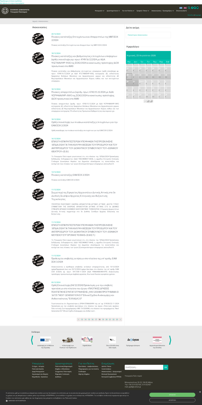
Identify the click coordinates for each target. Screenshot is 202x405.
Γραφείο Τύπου (142, 11)
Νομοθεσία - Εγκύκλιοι (40, 377)
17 (96, 319)
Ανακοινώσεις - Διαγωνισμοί (112, 371)
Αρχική (34, 21)
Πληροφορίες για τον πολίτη (88, 369)
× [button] (200, 392)
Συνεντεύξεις (106, 369)
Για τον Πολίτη (127, 11)
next (170, 340)
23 (117, 319)
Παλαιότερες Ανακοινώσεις (138, 35)
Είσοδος (191, 15)
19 (103, 319)
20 (106, 319)
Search (189, 8)
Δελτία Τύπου (106, 366)
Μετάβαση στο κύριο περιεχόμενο (12, 3)
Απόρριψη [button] (172, 400)
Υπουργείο (98, 11)
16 (92, 319)
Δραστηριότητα (112, 11)
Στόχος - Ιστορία (38, 366)
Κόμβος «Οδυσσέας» (62, 369)
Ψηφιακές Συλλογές (62, 374)
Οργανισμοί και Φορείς (40, 374)
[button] (68, 401)
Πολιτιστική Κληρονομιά (63, 366)
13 (82, 319)
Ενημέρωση (108, 363)
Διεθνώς (58, 377)
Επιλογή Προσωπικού (109, 374)
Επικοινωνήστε (181, 11)
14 (85, 319)
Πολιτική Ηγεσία (38, 369)
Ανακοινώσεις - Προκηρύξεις (162, 11)
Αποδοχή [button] (172, 395)
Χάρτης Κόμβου (84, 374)
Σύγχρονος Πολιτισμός (63, 371)
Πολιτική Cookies (71, 398)
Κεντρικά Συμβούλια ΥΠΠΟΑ (111, 377)
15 (89, 319)
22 (113, 319)
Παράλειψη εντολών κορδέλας (11, 1)
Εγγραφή (198, 15)
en (185, 8)
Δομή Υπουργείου (38, 371)
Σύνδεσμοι (82, 371)
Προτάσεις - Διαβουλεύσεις (88, 366)
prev (32, 340)
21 (110, 319)
